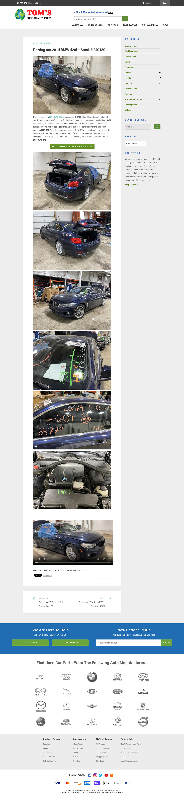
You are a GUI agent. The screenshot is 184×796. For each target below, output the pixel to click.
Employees (129, 67)
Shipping (76, 752)
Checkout (100, 761)
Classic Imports (131, 57)
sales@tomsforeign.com (130, 761)
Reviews (128, 94)
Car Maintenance (132, 51)
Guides (128, 73)
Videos (128, 110)
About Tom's (78, 744)
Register (106, 748)
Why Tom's (113, 24)
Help (40, 3)
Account (149, 3)
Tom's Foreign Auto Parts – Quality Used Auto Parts (33, 15)
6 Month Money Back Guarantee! (93, 12)
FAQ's (45, 748)
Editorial (128, 62)
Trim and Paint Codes (134, 99)
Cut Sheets (47, 752)
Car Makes (77, 24)
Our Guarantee (150, 24)
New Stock (129, 83)
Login (98, 748)
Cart (164, 3)
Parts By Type (95, 24)
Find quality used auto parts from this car (72, 146)
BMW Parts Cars (42, 43)
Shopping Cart (102, 757)
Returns (76, 757)
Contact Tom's (78, 748)
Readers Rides (131, 89)
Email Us (46, 744)
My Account (100, 744)
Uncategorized (131, 105)
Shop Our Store (131, 185)
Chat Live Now (70, 642)
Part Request (130, 24)
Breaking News (131, 46)
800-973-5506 (26, 3)
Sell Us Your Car (49, 761)
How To (128, 78)
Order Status (101, 752)
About (166, 24)
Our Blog (76, 761)
